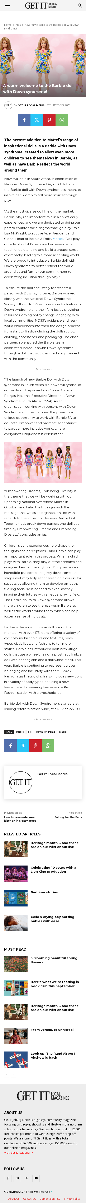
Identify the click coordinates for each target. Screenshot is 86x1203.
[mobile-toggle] (7, 5)
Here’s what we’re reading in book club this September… (55, 984)
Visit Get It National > (18, 1153)
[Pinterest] (49, 120)
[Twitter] (36, 120)
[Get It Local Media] (9, 105)
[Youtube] (36, 1178)
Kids (18, 25)
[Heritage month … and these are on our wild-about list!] (16, 849)
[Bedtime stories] (16, 898)
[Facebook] (24, 120)
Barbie (20, 731)
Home (7, 25)
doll (30, 731)
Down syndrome (45, 731)
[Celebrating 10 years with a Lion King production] (16, 874)
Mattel (58, 239)
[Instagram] (17, 1178)
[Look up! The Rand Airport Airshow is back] (16, 1060)
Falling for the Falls (68, 817)
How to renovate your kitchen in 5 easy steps (20, 819)
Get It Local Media (31, 105)
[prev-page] (6, 1074)
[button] (80, 5)
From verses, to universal (52, 1030)
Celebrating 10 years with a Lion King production (53, 870)
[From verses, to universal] (16, 1036)
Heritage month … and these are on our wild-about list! (55, 845)
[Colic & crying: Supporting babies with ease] (16, 923)
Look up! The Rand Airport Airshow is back (53, 1056)
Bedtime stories (44, 892)
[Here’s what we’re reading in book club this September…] (16, 988)
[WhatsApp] (62, 120)
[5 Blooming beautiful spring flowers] (16, 964)
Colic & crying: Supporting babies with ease (52, 919)
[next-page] (13, 1074)
